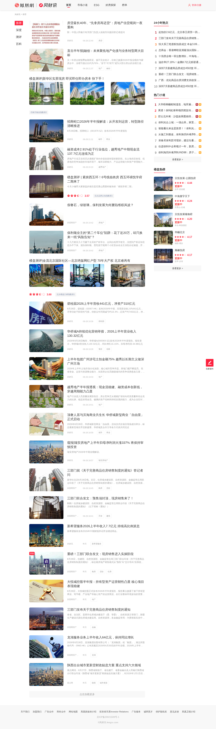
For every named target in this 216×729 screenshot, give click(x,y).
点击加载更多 (87, 694)
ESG (96, 5)
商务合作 (61, 711)
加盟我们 (37, 711)
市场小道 (82, 5)
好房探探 (111, 5)
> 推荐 (23, 14)
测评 (19, 37)
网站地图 (73, 711)
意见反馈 (174, 711)
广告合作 (49, 711)
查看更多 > (177, 159)
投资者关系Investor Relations (114, 711)
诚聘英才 (148, 711)
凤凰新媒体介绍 (88, 711)
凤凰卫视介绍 (188, 711)
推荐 (19, 23)
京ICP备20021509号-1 (108, 717)
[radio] (69, 195)
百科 (19, 44)
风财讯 (17, 14)
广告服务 (136, 711)
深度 (19, 30)
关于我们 (25, 711)
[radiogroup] (75, 195)
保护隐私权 (161, 711)
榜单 (124, 5)
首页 (68, 5)
